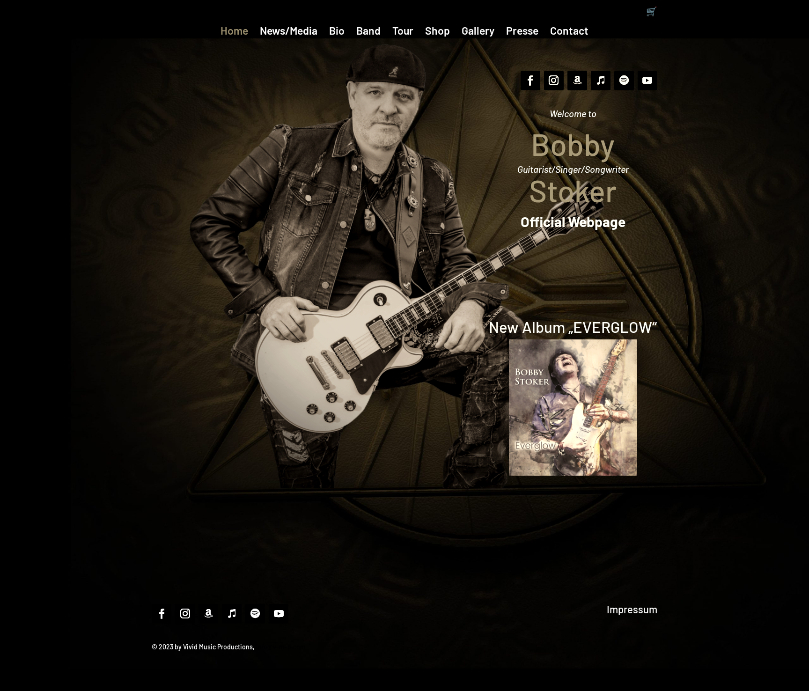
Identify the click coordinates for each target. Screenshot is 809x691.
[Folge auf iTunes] (600, 80)
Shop (437, 32)
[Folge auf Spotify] (624, 80)
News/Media (288, 32)
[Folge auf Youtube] (647, 80)
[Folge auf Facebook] (530, 80)
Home (234, 32)
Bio (337, 32)
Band (368, 32)
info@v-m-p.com (281, 647)
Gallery (478, 32)
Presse (522, 32)
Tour (402, 32)
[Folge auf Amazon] (577, 80)
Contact (569, 32)
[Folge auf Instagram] (554, 80)
